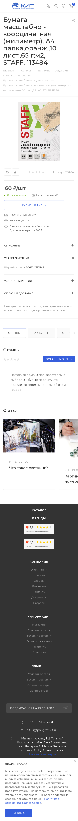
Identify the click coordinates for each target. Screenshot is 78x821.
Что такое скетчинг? (28, 468)
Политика (39, 652)
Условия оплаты (39, 630)
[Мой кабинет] (63, 6)
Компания (39, 561)
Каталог (39, 510)
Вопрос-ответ (39, 690)
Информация (39, 616)
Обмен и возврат (39, 685)
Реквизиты (39, 646)
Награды (39, 602)
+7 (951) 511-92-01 (40, 722)
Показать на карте (42, 754)
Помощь (39, 666)
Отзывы (14, 332)
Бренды (39, 518)
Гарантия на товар (39, 641)
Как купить (41, 332)
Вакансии (39, 586)
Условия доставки (39, 635)
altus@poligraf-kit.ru (42, 730)
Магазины (39, 624)
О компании (39, 569)
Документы (39, 597)
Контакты (39, 591)
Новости (39, 575)
